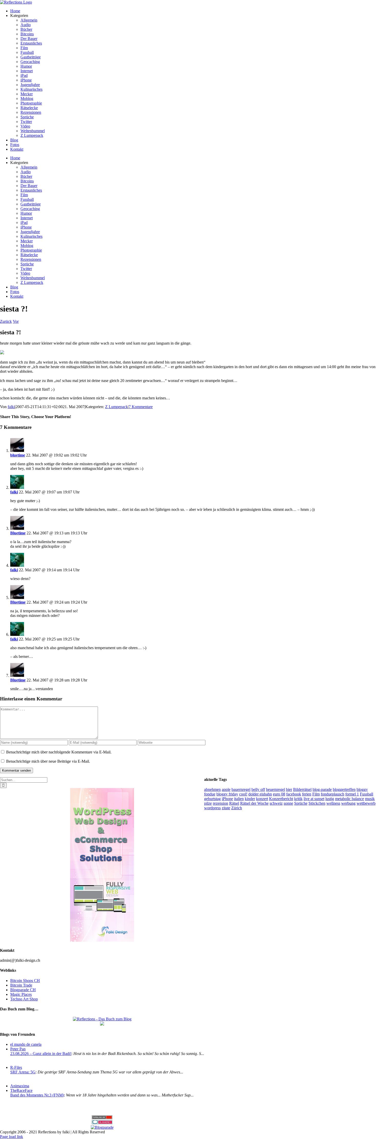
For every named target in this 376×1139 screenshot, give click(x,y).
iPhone (227, 798)
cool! (243, 794)
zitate (226, 808)
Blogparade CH (23, 990)
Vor (16, 321)
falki (11, 407)
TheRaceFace (21, 1090)
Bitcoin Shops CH (25, 980)
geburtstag (212, 798)
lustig (329, 798)
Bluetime (18, 533)
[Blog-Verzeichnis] (102, 1123)
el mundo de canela (25, 1044)
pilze (208, 803)
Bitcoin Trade (21, 985)
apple (226, 789)
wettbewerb (366, 803)
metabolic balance (349, 798)
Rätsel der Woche (254, 803)
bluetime (17, 455)
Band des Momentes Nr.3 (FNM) (37, 1095)
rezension (220, 803)
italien (239, 798)
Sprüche (300, 803)
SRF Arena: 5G (23, 1072)
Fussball (366, 794)
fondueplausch (332, 794)
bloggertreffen (344, 789)
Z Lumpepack (116, 407)
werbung (348, 803)
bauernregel (240, 789)
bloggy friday (227, 794)
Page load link (11, 1136)
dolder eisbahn (260, 794)
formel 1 (352, 794)
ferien (306, 794)
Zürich (236, 808)
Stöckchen (316, 803)
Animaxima (19, 1086)
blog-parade (322, 789)
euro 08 (279, 794)
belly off (258, 789)
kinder (250, 798)
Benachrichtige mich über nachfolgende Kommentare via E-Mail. (59, 752)
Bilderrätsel (302, 789)
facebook (293, 794)
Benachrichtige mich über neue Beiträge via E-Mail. (48, 761)
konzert (262, 798)
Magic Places (21, 994)
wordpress (212, 808)
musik (370, 798)
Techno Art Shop (24, 999)
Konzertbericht (281, 798)
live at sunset (314, 798)
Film (316, 794)
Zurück (6, 321)
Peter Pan (18, 1049)
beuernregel (275, 789)
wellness (333, 803)
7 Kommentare (141, 407)
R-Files (16, 1067)
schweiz (276, 803)
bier (289, 789)
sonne (288, 803)
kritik (298, 798)
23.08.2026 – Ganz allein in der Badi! (40, 1053)
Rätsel (234, 803)
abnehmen (212, 789)
